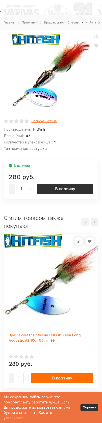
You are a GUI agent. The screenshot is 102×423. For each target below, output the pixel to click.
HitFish (90, 22)
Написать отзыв (44, 121)
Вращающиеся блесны (61, 22)
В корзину (65, 189)
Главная (10, 22)
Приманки (30, 22)
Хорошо (89, 407)
